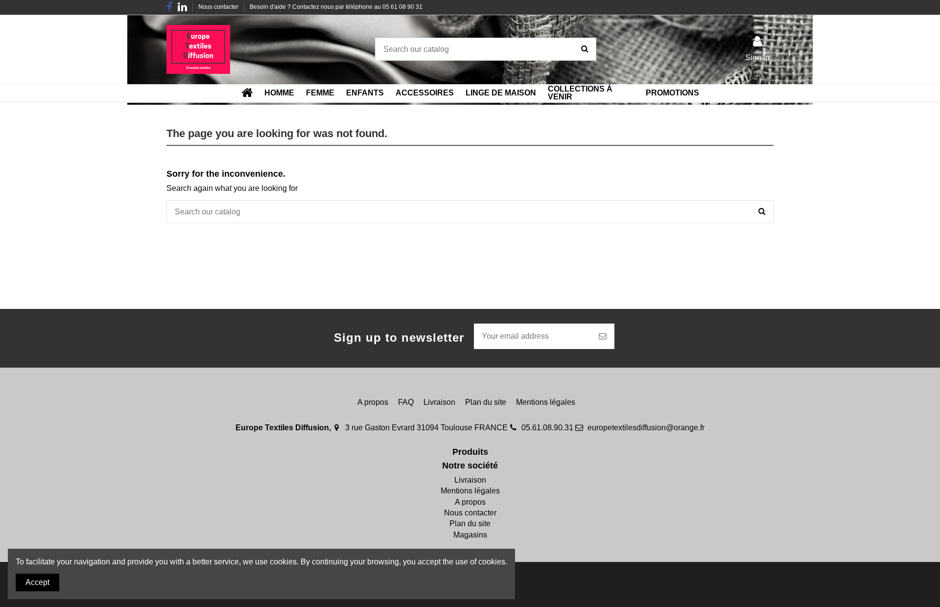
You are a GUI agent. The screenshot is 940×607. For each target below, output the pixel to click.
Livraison (439, 402)
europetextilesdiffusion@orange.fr (646, 427)
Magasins (470, 535)
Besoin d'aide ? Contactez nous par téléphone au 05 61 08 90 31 (336, 6)
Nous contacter (219, 6)
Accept (37, 582)
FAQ (406, 402)
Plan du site (485, 402)
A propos (372, 402)
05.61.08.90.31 (547, 427)
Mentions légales (545, 402)
